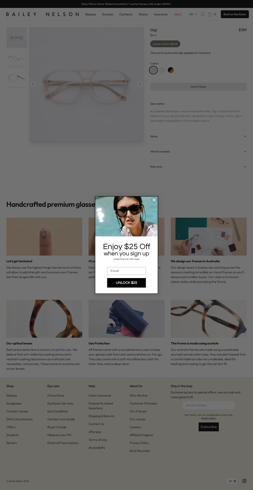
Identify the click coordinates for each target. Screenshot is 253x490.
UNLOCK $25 (126, 283)
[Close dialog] (154, 200)
